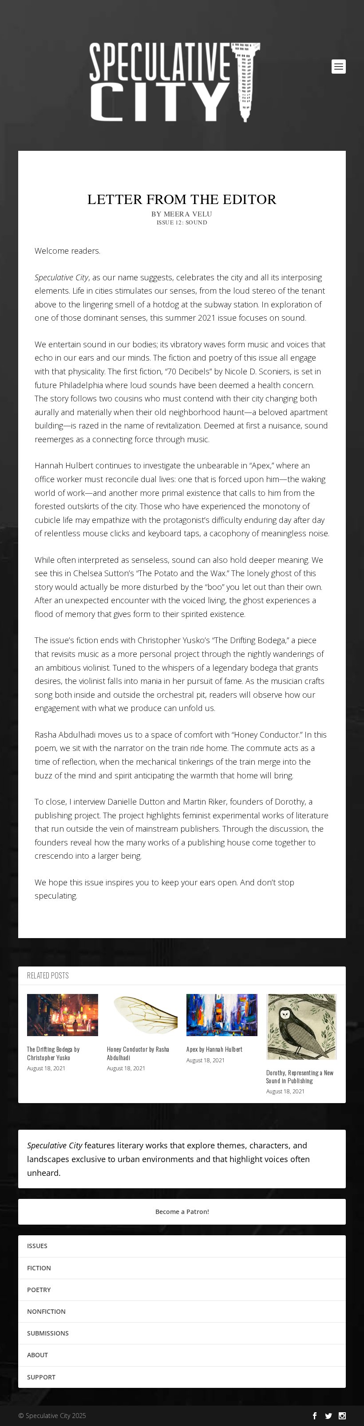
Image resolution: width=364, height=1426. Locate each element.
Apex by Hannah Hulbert (214, 1048)
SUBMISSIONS (48, 1333)
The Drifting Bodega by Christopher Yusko (53, 1052)
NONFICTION (46, 1311)
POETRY (39, 1289)
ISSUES (37, 1245)
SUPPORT (41, 1377)
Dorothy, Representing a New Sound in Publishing (300, 1076)
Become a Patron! (182, 1211)
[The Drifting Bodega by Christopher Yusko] (62, 1015)
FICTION (39, 1268)
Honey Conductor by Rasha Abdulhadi (138, 1052)
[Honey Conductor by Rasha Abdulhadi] (142, 1015)
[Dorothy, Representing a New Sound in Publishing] (301, 1027)
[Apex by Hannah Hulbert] (221, 1015)
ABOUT (37, 1355)
